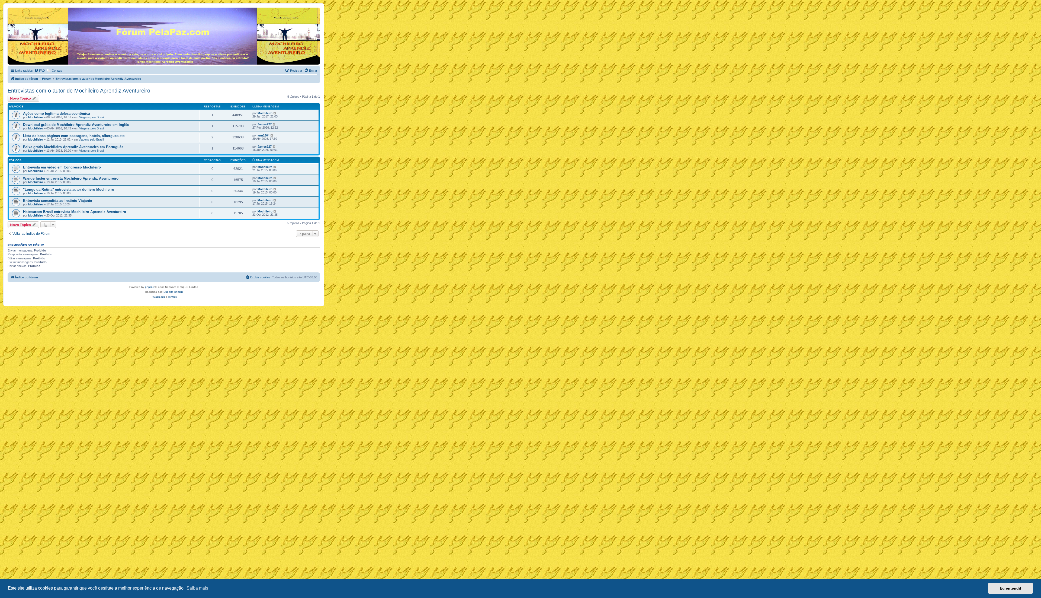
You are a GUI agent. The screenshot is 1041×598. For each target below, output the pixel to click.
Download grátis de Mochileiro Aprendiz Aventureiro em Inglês (76, 125)
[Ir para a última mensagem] (275, 113)
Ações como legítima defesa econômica (56, 114)
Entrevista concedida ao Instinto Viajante (57, 201)
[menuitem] (39, 70)
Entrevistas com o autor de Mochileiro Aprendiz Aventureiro (79, 91)
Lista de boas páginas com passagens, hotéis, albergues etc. (74, 136)
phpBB (149, 286)
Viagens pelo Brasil (91, 117)
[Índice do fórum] (11, 9)
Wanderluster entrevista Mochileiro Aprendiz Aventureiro (70, 178)
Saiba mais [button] (197, 588)
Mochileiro (35, 117)
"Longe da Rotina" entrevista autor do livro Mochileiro (68, 189)
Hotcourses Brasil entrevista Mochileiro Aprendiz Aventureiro (74, 212)
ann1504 (263, 135)
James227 (265, 124)
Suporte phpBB (173, 291)
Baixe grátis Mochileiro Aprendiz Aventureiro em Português (73, 147)
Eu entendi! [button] (1010, 588)
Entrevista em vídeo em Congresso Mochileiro (62, 167)
